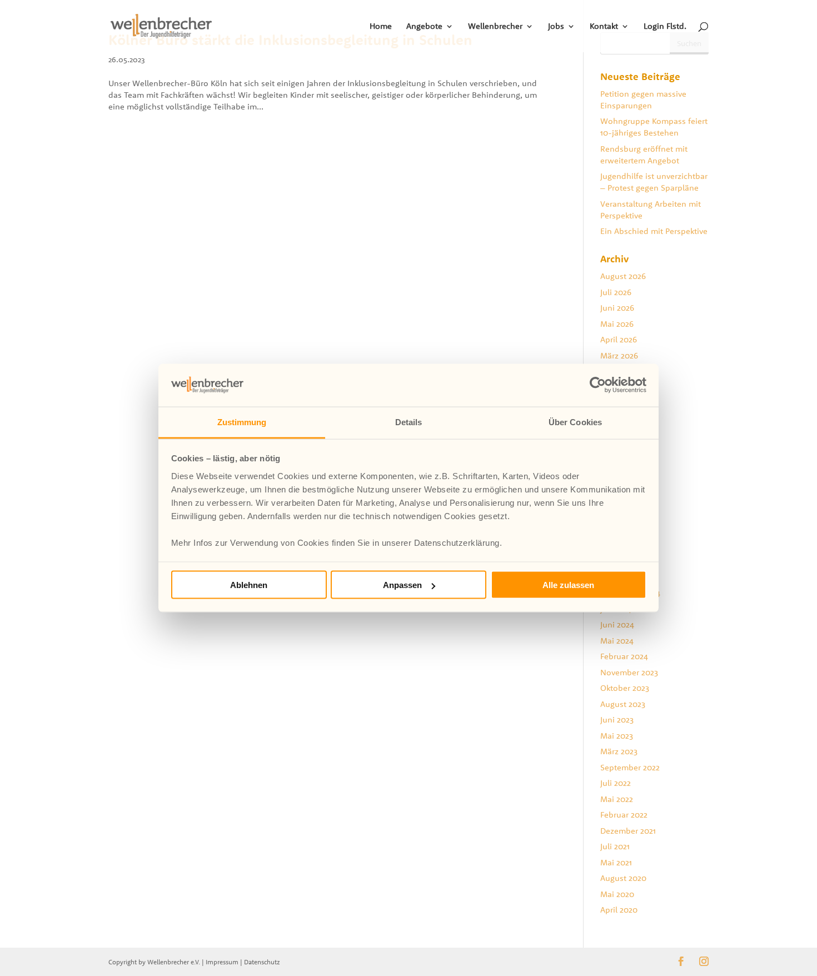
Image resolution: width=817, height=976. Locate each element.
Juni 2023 (617, 719)
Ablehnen (248, 585)
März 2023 (618, 751)
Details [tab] (408, 421)
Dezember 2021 (628, 830)
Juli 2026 (615, 292)
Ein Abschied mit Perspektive (654, 231)
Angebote (424, 26)
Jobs (556, 26)
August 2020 (623, 878)
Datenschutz (262, 962)
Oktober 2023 (624, 688)
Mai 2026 (617, 323)
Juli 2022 (615, 783)
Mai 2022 (616, 799)
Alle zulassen (568, 585)
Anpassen (402, 585)
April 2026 (618, 339)
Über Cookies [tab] (575, 421)
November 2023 (629, 672)
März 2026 (619, 355)
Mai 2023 (616, 735)
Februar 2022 (623, 814)
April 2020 (618, 909)
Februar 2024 (624, 656)
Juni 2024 (617, 624)
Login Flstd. (665, 26)
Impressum (222, 962)
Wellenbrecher (495, 26)
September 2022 (630, 767)
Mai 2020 (617, 894)
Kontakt (604, 26)
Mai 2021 (616, 862)
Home (381, 26)
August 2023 (622, 704)
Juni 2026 (617, 307)
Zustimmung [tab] (242, 421)
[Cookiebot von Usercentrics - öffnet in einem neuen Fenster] (597, 385)
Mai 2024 (617, 640)
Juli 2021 (615, 846)
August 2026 (623, 276)
